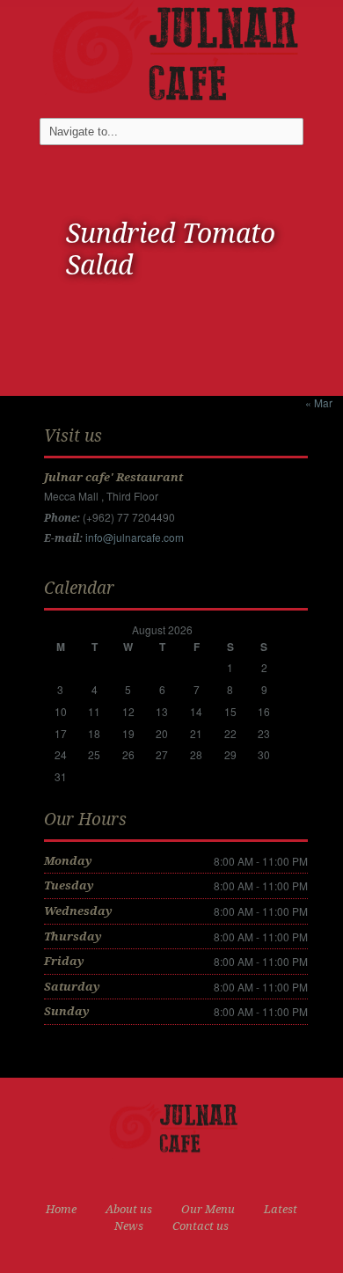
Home (61, 1209)
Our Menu (208, 1209)
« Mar (318, 402)
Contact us (200, 1226)
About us (129, 1209)
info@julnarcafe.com (134, 537)
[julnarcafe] (171, 54)
